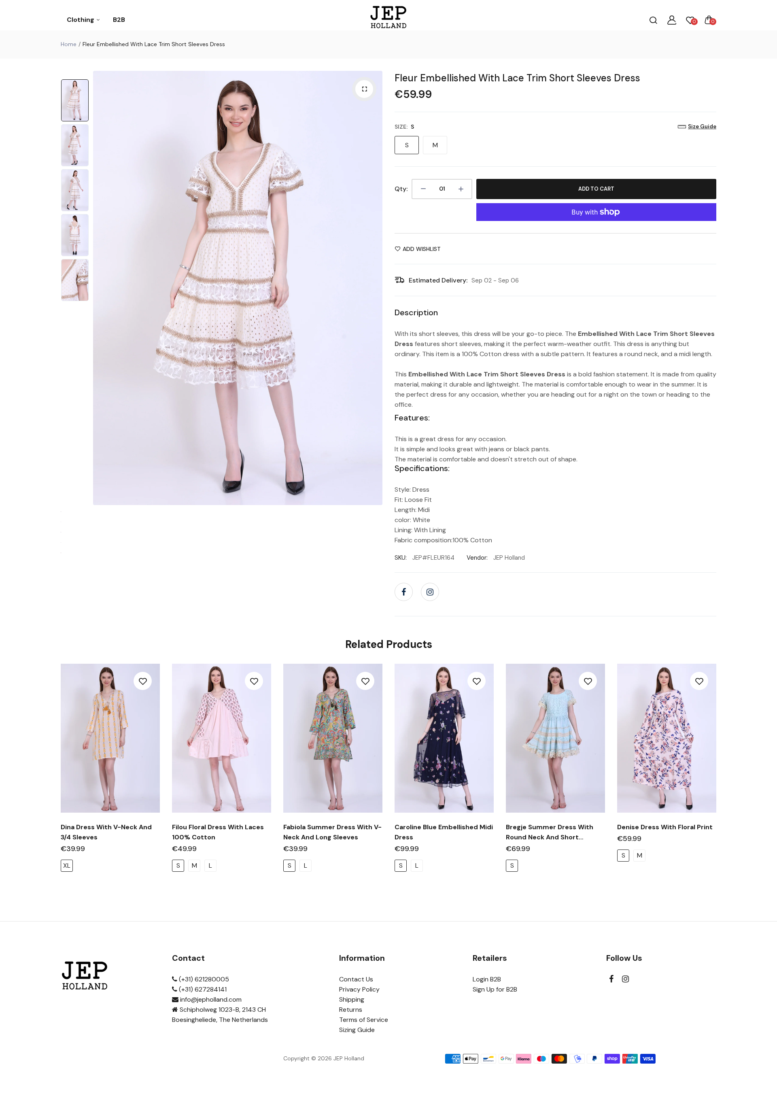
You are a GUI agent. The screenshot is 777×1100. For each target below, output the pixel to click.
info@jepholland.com (210, 999)
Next (374, 288)
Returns (350, 1009)
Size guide (702, 126)
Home (68, 44)
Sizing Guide (357, 1030)
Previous (101, 288)
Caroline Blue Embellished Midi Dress (444, 832)
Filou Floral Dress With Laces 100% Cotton (218, 832)
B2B (119, 19)
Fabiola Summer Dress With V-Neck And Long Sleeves (332, 832)
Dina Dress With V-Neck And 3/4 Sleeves (106, 832)
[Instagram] (430, 592)
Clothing (81, 19)
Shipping (351, 999)
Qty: (401, 189)
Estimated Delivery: (438, 280)
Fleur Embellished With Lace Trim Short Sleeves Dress (517, 78)
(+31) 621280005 (203, 979)
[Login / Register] (671, 20)
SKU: (401, 558)
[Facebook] (404, 592)
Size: (404, 126)
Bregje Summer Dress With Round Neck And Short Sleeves (549, 832)
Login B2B (487, 979)
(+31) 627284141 (202, 989)
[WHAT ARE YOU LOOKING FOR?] (653, 20)
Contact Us (356, 979)
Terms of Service (363, 1019)
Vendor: (477, 558)
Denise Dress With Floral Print (665, 827)
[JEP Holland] (388, 19)
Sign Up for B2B (495, 989)
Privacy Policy (359, 989)
